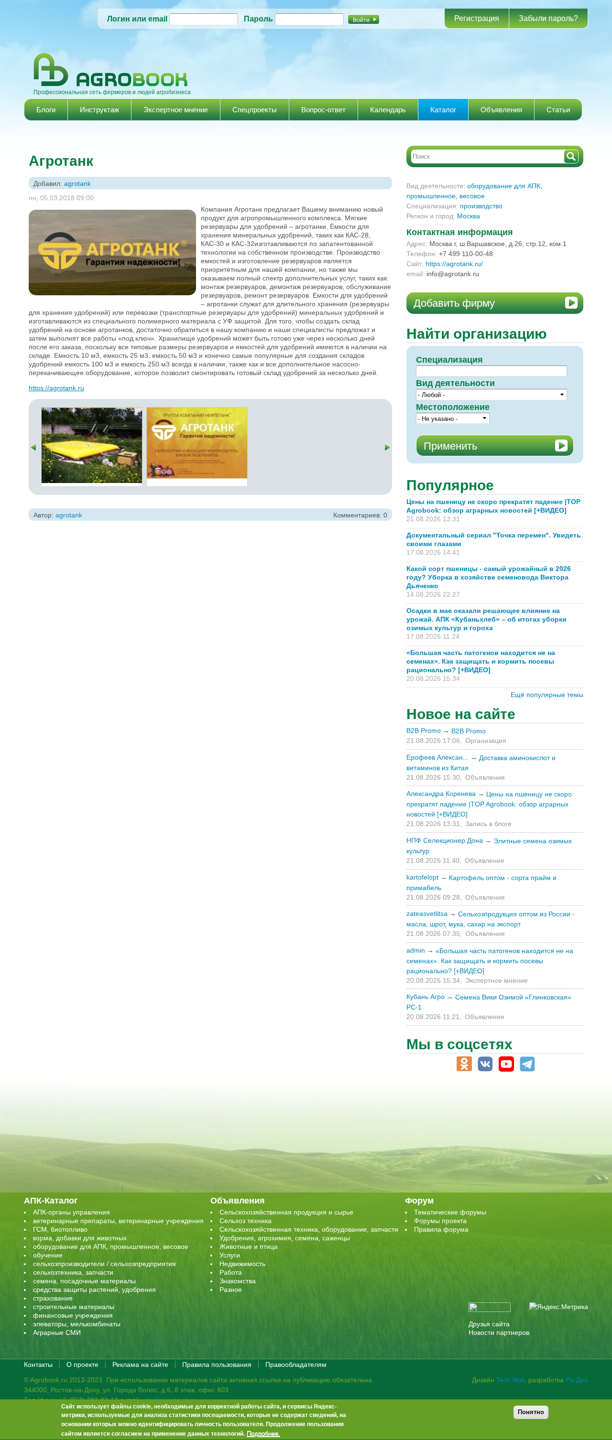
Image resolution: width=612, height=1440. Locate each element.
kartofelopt (422, 877)
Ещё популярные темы (547, 695)
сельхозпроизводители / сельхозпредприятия (104, 1264)
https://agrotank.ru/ (454, 264)
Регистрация (476, 18)
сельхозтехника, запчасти (73, 1272)
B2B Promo (423, 730)
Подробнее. (263, 1433)
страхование (53, 1298)
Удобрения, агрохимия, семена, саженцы (284, 1238)
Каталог (443, 110)
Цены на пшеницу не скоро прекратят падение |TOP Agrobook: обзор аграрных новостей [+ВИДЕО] (489, 804)
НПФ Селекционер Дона (444, 840)
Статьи (558, 110)
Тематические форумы (450, 1212)
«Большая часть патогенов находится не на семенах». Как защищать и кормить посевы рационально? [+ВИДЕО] (480, 661)
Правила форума (441, 1229)
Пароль (258, 19)
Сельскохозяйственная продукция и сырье (286, 1212)
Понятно (531, 1412)
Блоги (45, 110)
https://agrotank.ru (56, 388)
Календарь (388, 110)
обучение (48, 1255)
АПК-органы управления (71, 1212)
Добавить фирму (454, 303)
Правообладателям (296, 1364)
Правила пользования (216, 1364)
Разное (230, 1289)
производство (481, 206)
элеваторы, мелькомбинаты (76, 1324)
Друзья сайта (489, 1324)
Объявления (501, 110)
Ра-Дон (577, 1380)
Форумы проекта (440, 1221)
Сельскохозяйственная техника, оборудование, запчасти (308, 1229)
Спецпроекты (254, 110)
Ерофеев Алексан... (437, 757)
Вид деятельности (455, 383)
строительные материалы (73, 1307)
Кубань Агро (425, 996)
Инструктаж (99, 110)
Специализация (449, 359)
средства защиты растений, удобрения (94, 1289)
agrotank (77, 183)
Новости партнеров (499, 1332)
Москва (468, 216)
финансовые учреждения (73, 1315)
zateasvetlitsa (427, 913)
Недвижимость (242, 1264)
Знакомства (237, 1281)
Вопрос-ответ (323, 110)
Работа (230, 1272)
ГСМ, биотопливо (60, 1229)
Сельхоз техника (245, 1221)
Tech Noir (510, 1380)
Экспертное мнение (175, 110)
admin (415, 950)
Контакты (38, 1364)
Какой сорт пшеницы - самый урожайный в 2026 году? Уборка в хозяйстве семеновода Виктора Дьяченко (488, 577)
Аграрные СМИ (57, 1332)
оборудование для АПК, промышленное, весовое (110, 1246)
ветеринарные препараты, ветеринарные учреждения (118, 1221)
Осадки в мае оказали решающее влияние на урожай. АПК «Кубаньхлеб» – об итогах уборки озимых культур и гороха (486, 619)
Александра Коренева (441, 793)
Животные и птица (248, 1246)
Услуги (229, 1255)
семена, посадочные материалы (84, 1281)
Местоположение (453, 407)
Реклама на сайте (140, 1364)
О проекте (82, 1364)
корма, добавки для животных (80, 1238)
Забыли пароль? (548, 18)
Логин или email (137, 19)
